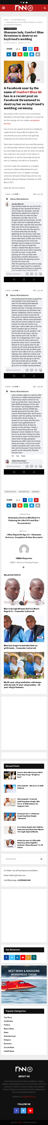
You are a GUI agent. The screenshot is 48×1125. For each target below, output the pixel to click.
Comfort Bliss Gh (29, 92)
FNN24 (20, 1122)
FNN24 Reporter (11, 43)
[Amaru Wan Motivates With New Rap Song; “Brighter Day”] (10, 775)
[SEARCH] (41, 859)
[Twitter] (23, 1110)
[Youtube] (30, 1110)
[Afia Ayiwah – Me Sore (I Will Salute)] (10, 789)
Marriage (35, 491)
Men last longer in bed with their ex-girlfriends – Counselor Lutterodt (21, 646)
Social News (9, 1047)
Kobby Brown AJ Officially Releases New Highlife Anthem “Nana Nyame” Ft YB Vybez (30, 844)
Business (8, 1044)
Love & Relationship (10, 28)
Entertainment (9, 1036)
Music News (9, 1029)
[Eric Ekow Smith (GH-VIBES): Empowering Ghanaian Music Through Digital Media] (10, 830)
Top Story (8, 1017)
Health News (9, 1051)
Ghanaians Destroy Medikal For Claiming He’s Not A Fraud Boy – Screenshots (24, 520)
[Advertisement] (24, 723)
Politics (7, 1025)
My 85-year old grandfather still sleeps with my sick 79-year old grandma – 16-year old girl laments (22, 685)
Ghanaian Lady (24, 491)
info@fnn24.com (29, 1097)
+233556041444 (23, 880)
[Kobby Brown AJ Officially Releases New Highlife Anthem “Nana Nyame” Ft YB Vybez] (10, 843)
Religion (7, 1040)
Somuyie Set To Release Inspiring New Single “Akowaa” (28, 816)
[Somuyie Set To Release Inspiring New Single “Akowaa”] (10, 817)
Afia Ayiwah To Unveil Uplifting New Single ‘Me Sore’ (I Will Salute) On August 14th (28, 802)
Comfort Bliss (10, 491)
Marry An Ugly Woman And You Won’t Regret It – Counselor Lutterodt (21, 610)
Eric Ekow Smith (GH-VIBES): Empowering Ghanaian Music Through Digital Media (30, 829)
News (6, 1032)
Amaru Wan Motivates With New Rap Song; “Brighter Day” (30, 774)
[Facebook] (16, 1110)
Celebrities (8, 1021)
